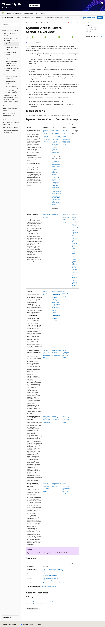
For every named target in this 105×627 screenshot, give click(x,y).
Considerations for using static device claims (56, 197)
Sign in (101, 13)
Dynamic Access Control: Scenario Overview (45, 133)
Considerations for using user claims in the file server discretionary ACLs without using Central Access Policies (56, 181)
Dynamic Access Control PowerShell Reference (55, 583)
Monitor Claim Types (74, 251)
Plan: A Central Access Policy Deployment (55, 131)
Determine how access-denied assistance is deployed (56, 318)
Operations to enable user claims (56, 172)
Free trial (100, 17)
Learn (27, 23)
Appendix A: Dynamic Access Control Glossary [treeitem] (12, 87)
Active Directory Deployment (51, 578)
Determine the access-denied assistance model (56, 297)
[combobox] (10, 24)
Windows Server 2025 (39, 37)
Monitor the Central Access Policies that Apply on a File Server (75, 219)
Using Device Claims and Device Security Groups (56, 191)
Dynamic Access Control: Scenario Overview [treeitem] (12, 44)
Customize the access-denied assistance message (56, 308)
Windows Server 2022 (52, 37)
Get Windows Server (89, 17)
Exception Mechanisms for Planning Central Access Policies (56, 151)
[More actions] (77, 23)
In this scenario (90, 25)
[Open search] (97, 13)
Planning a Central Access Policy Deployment (55, 573)
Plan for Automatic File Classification (55, 417)
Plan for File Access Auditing (51, 575)
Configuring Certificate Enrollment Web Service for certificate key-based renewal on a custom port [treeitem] (11, 98)
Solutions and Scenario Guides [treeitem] (10, 34)
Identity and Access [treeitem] (8, 28)
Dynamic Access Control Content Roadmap (92, 28)
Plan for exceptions (54, 313)
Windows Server (35, 23)
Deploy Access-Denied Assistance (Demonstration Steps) (66, 293)
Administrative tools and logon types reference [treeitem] (11, 123)
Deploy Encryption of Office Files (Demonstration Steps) (66, 354)
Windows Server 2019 (65, 37)
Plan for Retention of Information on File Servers (56, 485)
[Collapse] (19, 21)
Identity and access (46, 23)
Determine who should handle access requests (56, 302)
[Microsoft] (3, 13)
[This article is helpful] (99, 36)
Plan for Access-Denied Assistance (56, 290)
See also (88, 31)
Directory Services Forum (48, 586)
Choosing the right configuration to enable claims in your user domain (56, 165)
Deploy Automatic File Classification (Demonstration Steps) (66, 419)
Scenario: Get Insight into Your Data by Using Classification (46, 419)
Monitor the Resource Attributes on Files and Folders (74, 243)
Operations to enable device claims (56, 202)
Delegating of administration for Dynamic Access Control (56, 145)
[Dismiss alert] (102, 3)
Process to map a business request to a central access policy (56, 139)
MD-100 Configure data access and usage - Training (39, 601)
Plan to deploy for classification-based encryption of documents (56, 353)
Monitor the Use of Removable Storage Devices (75, 284)
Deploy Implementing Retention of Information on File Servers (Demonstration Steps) (66, 488)
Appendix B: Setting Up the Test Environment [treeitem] (12, 91)
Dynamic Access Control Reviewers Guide (54, 569)
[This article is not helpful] (101, 36)
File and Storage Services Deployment (53, 580)
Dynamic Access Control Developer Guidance (55, 571)
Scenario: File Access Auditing (46, 216)
